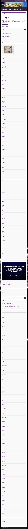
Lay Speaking (20, 9)
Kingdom (3, 215)
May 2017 (3, 145)
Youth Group (3, 392)
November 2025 (4, 67)
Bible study (3, 318)
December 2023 (4, 89)
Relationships (3, 366)
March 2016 (3, 162)
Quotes (3, 231)
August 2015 (3, 171)
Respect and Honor (4, 235)
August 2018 (3, 469)
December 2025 (4, 66)
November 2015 (4, 167)
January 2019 (3, 128)
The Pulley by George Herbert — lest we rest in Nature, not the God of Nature (10, 306)
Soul (2, 245)
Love (2, 219)
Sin (9, 18)
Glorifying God (3, 201)
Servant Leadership (4, 241)
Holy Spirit (3, 340)
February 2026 (3, 63)
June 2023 (3, 93)
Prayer (3, 227)
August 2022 (3, 101)
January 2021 (3, 115)
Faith (8, 18)
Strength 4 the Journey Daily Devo (6, 284)
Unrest (3, 253)
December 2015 (4, 166)
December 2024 (4, 79)
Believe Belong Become (7, 4)
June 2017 (3, 482)
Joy (2, 214)
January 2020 (3, 124)
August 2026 (3, 58)
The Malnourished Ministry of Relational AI (6, 33)
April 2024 (3, 85)
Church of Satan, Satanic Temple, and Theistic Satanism (15, 16)
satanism (7, 26)
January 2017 (3, 149)
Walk (2, 254)
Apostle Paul (3, 183)
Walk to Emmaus (11, 10)
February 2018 (3, 136)
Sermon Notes (3, 240)
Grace (6, 9)
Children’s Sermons (4, 10)
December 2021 (4, 106)
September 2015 (4, 508)
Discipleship (3, 193)
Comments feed (4, 293)
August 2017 (3, 141)
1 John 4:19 (3, 54)
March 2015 (3, 176)
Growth (3, 205)
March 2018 (3, 473)
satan (4, 26)
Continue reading (5, 24)
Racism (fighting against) (4, 232)
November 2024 (4, 80)
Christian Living (9, 9)
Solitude (3, 244)
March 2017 (3, 486)
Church (17, 10)
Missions (3, 223)
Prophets (8, 10)
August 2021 (3, 447)
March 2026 (3, 62)
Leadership (3, 349)
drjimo (3, 18)
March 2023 (3, 434)
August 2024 (3, 421)
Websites (20, 10)
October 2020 (3, 118)
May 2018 (3, 132)
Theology (3, 249)
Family (3, 196)
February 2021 (3, 114)
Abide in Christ (3, 314)
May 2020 (3, 460)
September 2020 (4, 119)
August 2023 (3, 92)
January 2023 (3, 98)
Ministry (3, 222)
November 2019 (4, 127)
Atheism (3, 184)
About (25, 10)
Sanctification (3, 236)
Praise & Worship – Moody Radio (5, 285)
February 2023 (3, 97)
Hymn (2, 210)
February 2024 (3, 425)
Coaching (3, 189)
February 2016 (3, 163)
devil (3, 26)
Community (3, 192)
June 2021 (3, 110)
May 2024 (3, 84)
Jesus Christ (3, 9)
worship (3, 258)
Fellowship (3, 197)
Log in (2, 42)
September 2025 (4, 408)
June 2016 (3, 158)
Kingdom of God (16, 9)
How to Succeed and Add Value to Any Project (7, 39)
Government (3, 202)
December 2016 (4, 150)
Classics (23, 10)
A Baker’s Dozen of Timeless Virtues (6, 36)
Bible (12, 9)
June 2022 (3, 102)
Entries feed (3, 292)
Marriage (3, 353)
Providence (3, 362)
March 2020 (3, 123)
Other (14, 10)
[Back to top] (26, 527)
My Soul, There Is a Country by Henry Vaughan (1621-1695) (8, 303)
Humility (3, 209)
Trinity (3, 250)
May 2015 (3, 175)
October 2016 (3, 153)
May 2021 (3, 111)
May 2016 (3, 159)
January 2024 (3, 88)
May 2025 (3, 412)
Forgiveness (3, 331)
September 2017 (4, 140)
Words (3, 257)
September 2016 (4, 154)
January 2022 (3, 105)
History (3, 206)
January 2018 (3, 137)
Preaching (3, 228)
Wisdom (11, 18)
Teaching (3, 379)
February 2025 (3, 76)
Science (3, 370)
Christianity (6, 18)
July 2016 (3, 495)
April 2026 (3, 399)
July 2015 (3, 172)
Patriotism (3, 357)
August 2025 (3, 71)
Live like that (3, 218)
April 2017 (3, 146)
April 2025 (3, 75)
